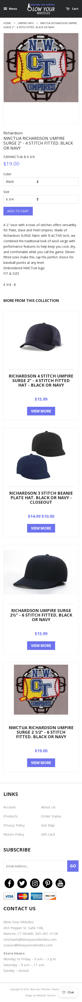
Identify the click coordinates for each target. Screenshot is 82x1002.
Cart (75, 9)
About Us (48, 807)
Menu (12, 9)
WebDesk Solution (46, 995)
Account (9, 807)
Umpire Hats (25, 23)
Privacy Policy (14, 825)
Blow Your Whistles (40, 989)
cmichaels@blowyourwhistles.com (29, 939)
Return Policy (13, 834)
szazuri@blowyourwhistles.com (28, 945)
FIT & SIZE (11, 273)
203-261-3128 (46, 933)
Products (10, 816)
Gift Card (48, 834)
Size (6, 192)
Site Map (48, 825)
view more (41, 411)
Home (7, 23)
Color (7, 174)
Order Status (51, 816)
